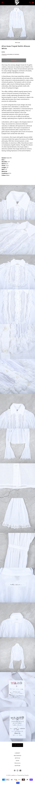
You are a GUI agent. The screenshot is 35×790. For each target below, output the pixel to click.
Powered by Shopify (23, 775)
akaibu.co (14, 775)
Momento (17, 763)
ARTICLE (17, 758)
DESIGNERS (17, 755)
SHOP (17, 760)
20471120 (17, 765)
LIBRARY (17, 753)
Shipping (4, 54)
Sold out (14, 60)
